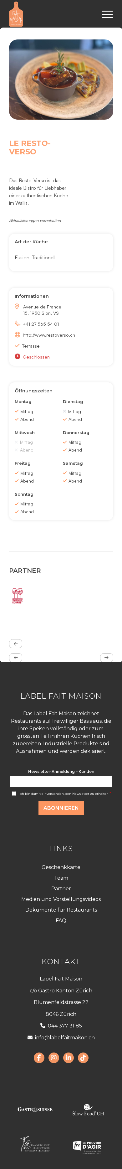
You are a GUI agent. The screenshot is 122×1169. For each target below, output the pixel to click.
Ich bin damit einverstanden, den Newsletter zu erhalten (65, 794)
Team (61, 878)
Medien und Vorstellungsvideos (61, 899)
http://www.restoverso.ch (49, 335)
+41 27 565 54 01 (41, 324)
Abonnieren (61, 808)
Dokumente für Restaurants (61, 910)
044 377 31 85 (65, 1026)
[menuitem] (104, 14)
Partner (61, 889)
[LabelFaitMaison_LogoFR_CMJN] (50, 14)
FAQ (61, 920)
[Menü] (104, 14)
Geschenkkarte (61, 867)
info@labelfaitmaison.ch (65, 1038)
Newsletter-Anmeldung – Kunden (61, 771)
